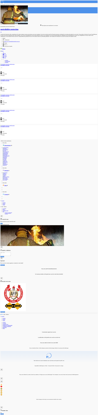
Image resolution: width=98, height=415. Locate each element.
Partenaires (5, 327)
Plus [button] (3, 211)
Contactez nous (5, 210)
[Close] (1, 216)
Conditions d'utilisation (8, 213)
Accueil (4, 322)
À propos (4, 208)
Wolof (4, 204)
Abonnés (6, 62)
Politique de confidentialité (8, 212)
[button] (1, 32)
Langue (2, 200)
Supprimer (2, 265)
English (4, 202)
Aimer (3, 72)
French (4, 203)
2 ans (1, 67)
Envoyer (2, 256)
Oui (1, 223)
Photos (3, 48)
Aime (5, 185)
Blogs (4, 209)
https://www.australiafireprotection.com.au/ (12, 41)
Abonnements (7, 61)
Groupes (6, 60)
